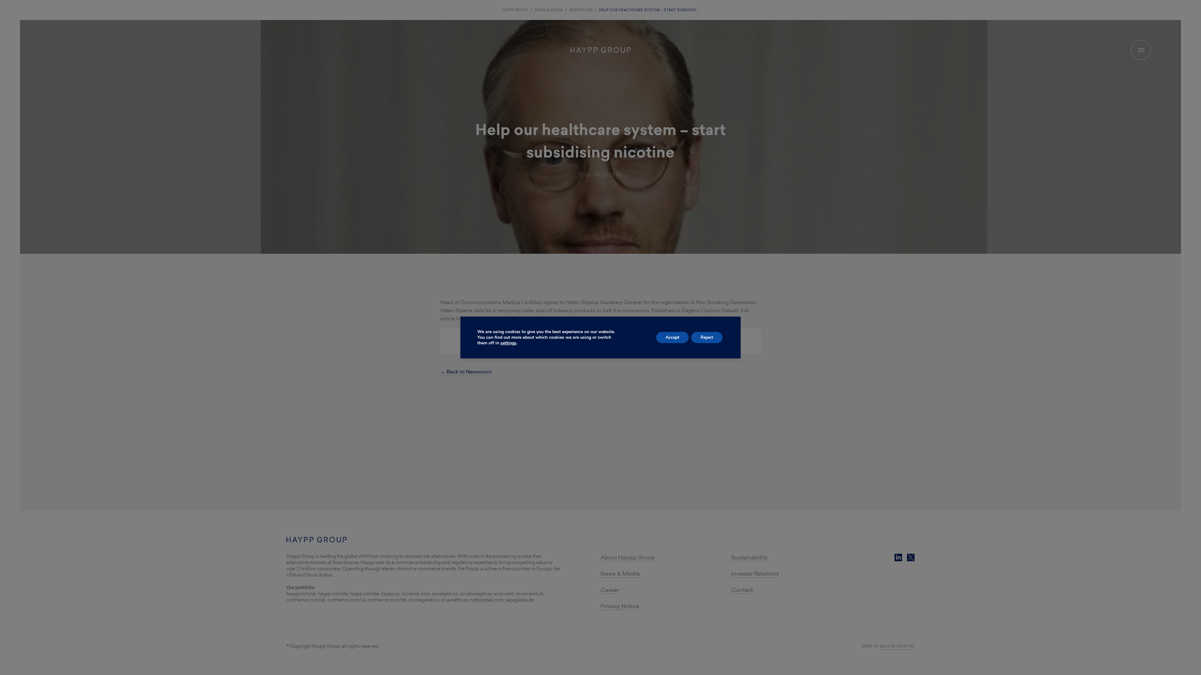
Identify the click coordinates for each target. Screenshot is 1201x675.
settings (508, 343)
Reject (707, 337)
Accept (672, 337)
